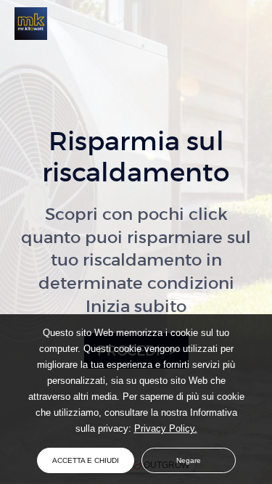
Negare (188, 460)
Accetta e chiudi (85, 460)
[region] (136, 381)
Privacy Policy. (165, 428)
